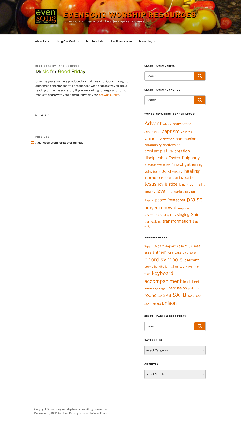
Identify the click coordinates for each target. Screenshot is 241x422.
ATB (170, 252)
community (153, 145)
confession (172, 145)
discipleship (155, 157)
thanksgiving (153, 221)
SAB (167, 295)
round (150, 295)
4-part (170, 246)
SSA (199, 296)
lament (183, 184)
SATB (179, 295)
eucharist (150, 164)
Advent (153, 123)
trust (196, 221)
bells (185, 252)
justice (171, 184)
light (201, 184)
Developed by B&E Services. (51, 413)
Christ (150, 138)
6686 (180, 246)
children (186, 132)
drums (148, 266)
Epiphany (191, 157)
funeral (177, 164)
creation (182, 150)
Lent (193, 184)
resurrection (151, 215)
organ (163, 288)
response (183, 208)
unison (169, 303)
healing (192, 171)
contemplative (158, 151)
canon (193, 252)
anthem (159, 252)
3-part (159, 246)
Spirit (196, 214)
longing (149, 192)
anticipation (182, 124)
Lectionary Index (121, 41)
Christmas (166, 139)
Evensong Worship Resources (129, 15)
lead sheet (191, 282)
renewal (167, 207)
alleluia (167, 124)
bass (178, 252)
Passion (149, 200)
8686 (196, 246)
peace (160, 200)
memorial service (181, 191)
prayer (151, 207)
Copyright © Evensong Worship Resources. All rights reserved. (71, 409)
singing (183, 214)
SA (160, 296)
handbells (160, 266)
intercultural (169, 178)
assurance (152, 132)
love (161, 191)
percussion (178, 288)
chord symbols (163, 259)
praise (195, 199)
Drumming (145, 41)
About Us (41, 41)
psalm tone (194, 288)
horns (189, 266)
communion (186, 138)
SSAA (148, 303)
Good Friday (172, 171)
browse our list (109, 95)
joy (160, 184)
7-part (188, 246)
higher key (176, 266)
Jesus (150, 184)
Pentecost (176, 200)
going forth (152, 171)
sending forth (168, 215)
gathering (193, 164)
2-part (148, 246)
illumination (152, 178)
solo (191, 295)
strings (157, 303)
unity (147, 226)
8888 (147, 252)
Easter (174, 157)
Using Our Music (66, 41)
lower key (151, 288)
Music (45, 115)
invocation (186, 178)
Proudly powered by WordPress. (88, 413)
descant (191, 260)
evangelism (163, 164)
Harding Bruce (68, 66)
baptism (170, 131)
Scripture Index (95, 41)
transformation (177, 221)
